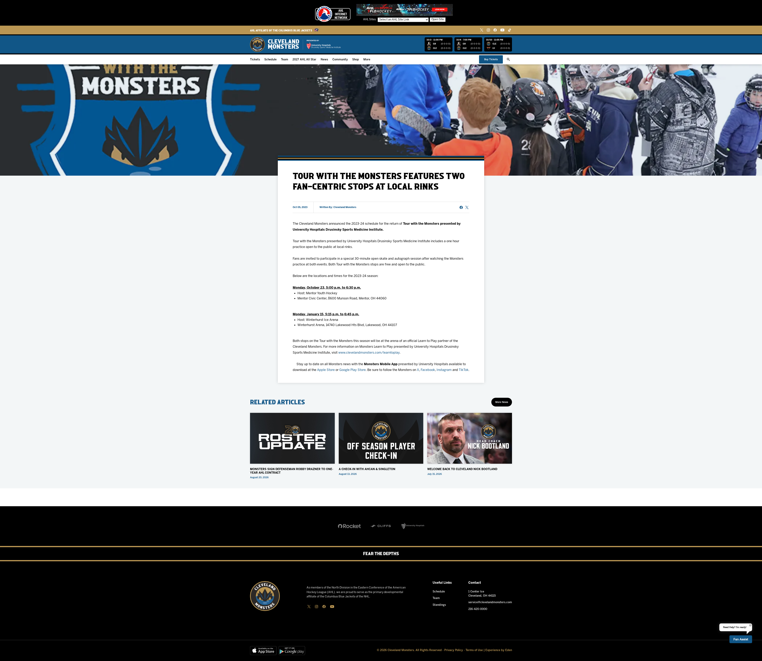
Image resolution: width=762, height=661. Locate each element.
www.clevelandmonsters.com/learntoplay (369, 352)
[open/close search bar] (508, 59)
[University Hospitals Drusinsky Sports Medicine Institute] (324, 46)
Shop (355, 59)
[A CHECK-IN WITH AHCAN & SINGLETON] (381, 438)
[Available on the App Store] (263, 650)
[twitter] (481, 30)
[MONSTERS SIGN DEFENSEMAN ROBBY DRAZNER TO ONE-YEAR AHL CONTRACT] (292, 438)
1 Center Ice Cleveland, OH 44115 (482, 593)
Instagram (444, 370)
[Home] (274, 44)
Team (284, 59)
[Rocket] (349, 526)
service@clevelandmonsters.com (490, 602)
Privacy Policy (453, 650)
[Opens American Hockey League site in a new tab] (332, 14)
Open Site (437, 19)
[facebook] (495, 30)
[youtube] (502, 30)
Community (340, 59)
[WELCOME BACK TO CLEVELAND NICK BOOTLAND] (469, 438)
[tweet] (467, 207)
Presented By (313, 41)
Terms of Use (474, 650)
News (324, 59)
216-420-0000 (477, 609)
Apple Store (326, 370)
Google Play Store (352, 370)
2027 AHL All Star (304, 59)
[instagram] (488, 30)
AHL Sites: (370, 19)
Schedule (270, 59)
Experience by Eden (498, 650)
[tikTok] (509, 30)
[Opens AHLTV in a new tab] (404, 9)
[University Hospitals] (412, 526)
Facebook (428, 370)
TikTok (464, 370)
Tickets (255, 59)
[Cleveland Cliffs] (381, 526)
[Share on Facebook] (461, 207)
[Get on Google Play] (292, 650)
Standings (439, 605)
